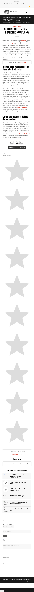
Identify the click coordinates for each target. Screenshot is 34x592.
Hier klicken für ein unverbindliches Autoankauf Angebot (16, 3)
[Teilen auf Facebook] (6, 464)
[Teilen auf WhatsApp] (20, 464)
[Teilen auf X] (13, 464)
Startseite (16, 1)
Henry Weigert (22, 451)
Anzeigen (23, 62)
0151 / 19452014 (18, 6)
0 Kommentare (13, 451)
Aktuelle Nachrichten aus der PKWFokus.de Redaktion (17, 18)
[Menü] (29, 11)
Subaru (20, 454)
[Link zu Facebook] (27, 581)
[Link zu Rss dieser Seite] (30, 581)
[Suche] (25, 11)
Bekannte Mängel (17, 26)
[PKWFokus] (14, 11)
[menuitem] (17, 1)
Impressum (22, 579)
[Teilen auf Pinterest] (27, 464)
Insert (2, 591)
